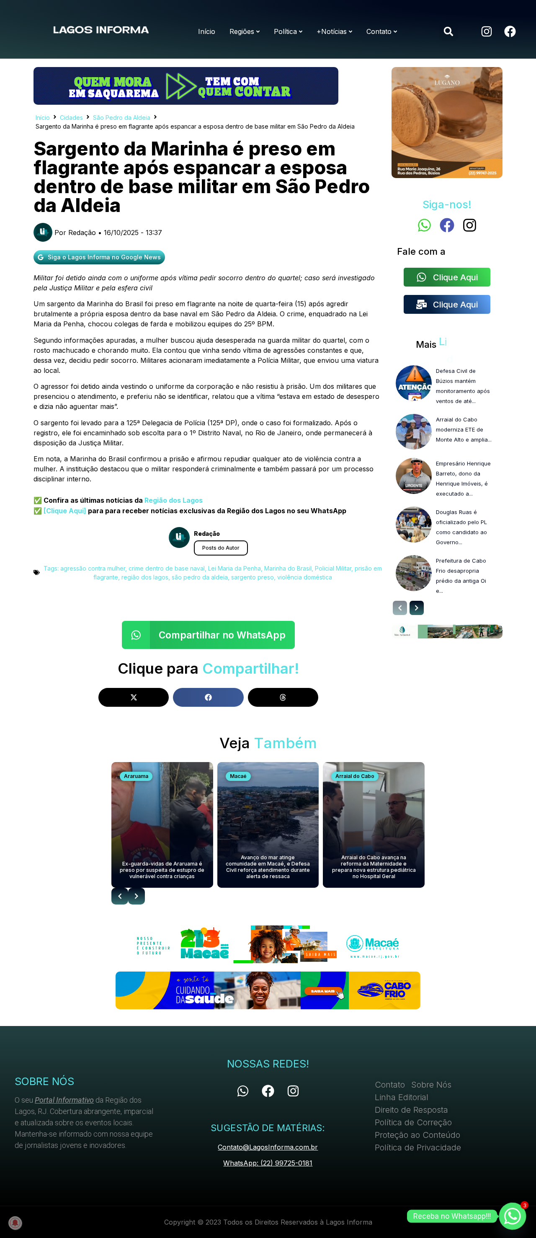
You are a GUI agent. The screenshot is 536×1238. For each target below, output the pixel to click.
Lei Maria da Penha (234, 568)
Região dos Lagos (173, 500)
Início (43, 117)
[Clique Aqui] (64, 511)
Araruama (136, 776)
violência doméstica (304, 577)
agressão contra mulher (92, 568)
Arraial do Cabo (354, 776)
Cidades (71, 117)
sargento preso (252, 577)
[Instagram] (486, 31)
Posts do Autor (221, 548)
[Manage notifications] (15, 1223)
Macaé (238, 776)
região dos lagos (144, 577)
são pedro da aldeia (200, 577)
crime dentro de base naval (167, 568)
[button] (448, 31)
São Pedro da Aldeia (121, 117)
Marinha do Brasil (288, 568)
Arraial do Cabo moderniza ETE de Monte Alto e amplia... (464, 429)
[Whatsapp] (424, 225)
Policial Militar (333, 568)
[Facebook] (510, 31)
